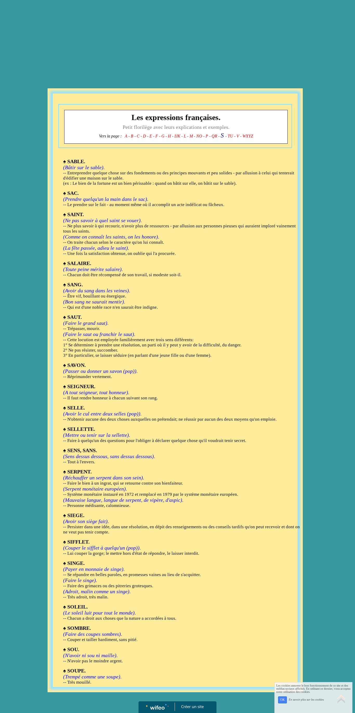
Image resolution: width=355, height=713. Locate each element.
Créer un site (192, 706)
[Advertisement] (177, 39)
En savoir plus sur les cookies (306, 699)
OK (282, 700)
